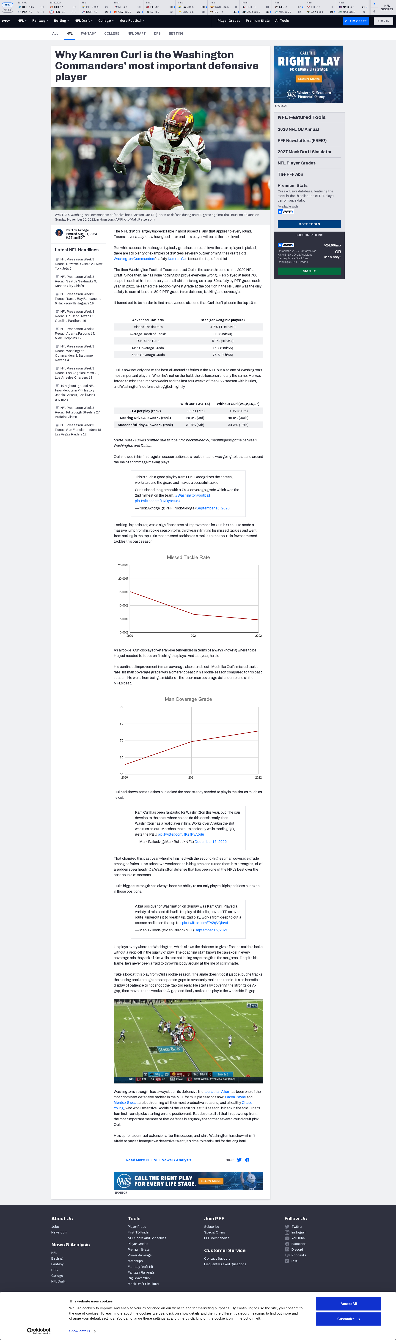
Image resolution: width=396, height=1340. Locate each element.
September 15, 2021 (211, 930)
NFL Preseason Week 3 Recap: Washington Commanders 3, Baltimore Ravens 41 (74, 353)
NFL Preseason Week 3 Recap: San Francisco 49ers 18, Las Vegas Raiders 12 (78, 430)
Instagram (299, 1232)
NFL (7, 4)
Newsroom (59, 1232)
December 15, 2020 (211, 842)
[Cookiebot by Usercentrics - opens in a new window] (39, 1331)
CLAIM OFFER (356, 21)
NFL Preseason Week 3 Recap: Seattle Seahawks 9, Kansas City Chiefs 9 (76, 281)
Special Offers (214, 1232)
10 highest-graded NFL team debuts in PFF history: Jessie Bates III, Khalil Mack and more (75, 392)
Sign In (383, 21)
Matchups (135, 1261)
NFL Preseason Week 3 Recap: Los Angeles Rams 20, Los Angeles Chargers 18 (77, 373)
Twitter (297, 1226)
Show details (79, 1331)
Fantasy (88, 33)
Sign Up (309, 271)
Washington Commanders (134, 259)
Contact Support (217, 1258)
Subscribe (211, 1226)
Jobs (55, 1226)
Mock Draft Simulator (143, 1284)
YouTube (298, 1238)
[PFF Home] (6, 21)
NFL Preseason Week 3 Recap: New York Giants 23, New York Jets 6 (78, 264)
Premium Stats (139, 1249)
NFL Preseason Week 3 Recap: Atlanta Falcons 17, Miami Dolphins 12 (75, 333)
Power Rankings (140, 1255)
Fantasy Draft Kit (140, 1267)
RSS (295, 1261)
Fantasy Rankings (141, 1272)
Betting (176, 33)
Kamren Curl (177, 259)
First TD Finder (138, 1232)
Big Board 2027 (139, 1278)
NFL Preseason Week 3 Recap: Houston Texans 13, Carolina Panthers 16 (75, 316)
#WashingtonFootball (192, 495)
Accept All (349, 1304)
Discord (297, 1249)
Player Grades (138, 1244)
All (55, 33)
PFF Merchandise (216, 1238)
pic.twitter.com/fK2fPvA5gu (181, 834)
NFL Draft (137, 33)
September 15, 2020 (213, 508)
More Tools (309, 224)
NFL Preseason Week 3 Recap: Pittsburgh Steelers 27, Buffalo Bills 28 (77, 412)
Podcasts (299, 1255)
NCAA (7, 10)
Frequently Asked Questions (225, 1264)
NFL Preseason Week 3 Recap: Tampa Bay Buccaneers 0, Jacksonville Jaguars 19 (78, 299)
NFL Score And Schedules (147, 1238)
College (111, 33)
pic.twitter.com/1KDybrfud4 (158, 501)
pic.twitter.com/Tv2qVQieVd (205, 923)
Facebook (299, 1244)
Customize (346, 1319)
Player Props (137, 1226)
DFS (157, 33)
